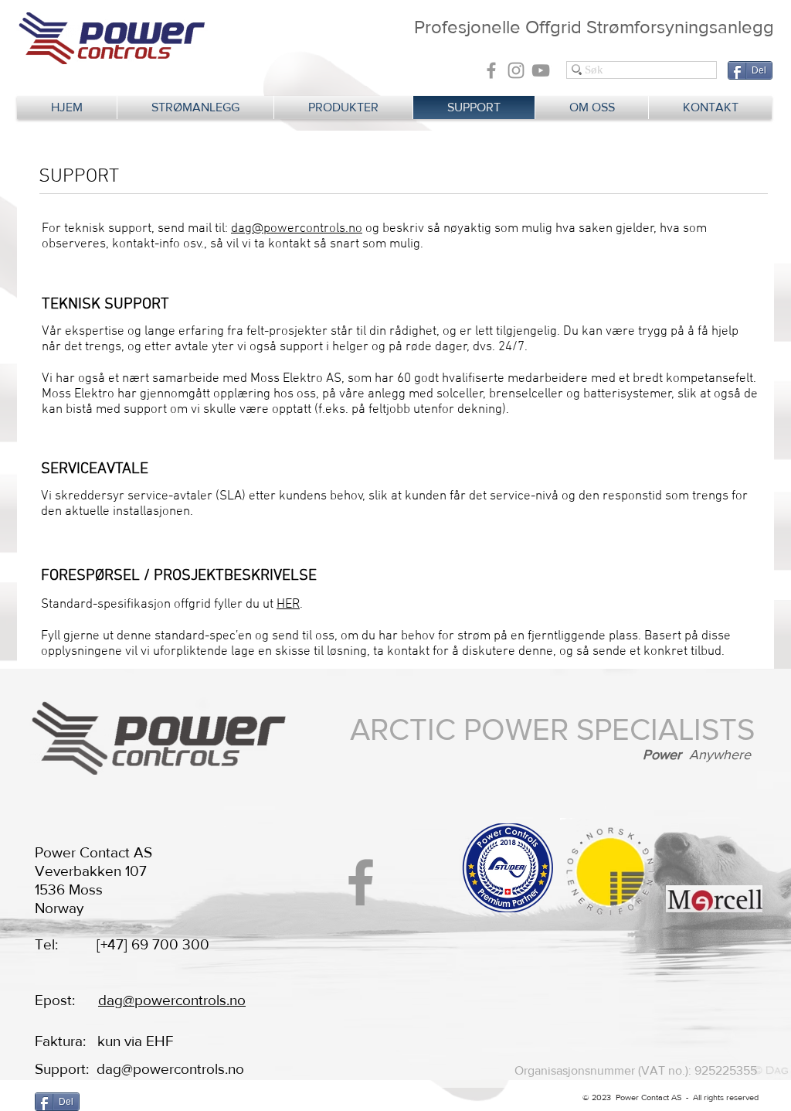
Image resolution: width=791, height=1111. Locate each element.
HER (288, 604)
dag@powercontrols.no (296, 229)
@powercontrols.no (182, 1069)
